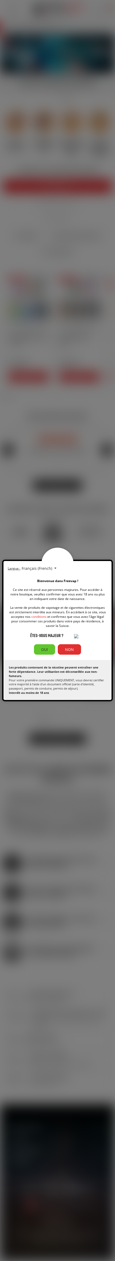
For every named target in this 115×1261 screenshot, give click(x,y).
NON (69, 649)
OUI (44, 649)
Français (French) (37, 568)
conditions (39, 616)
